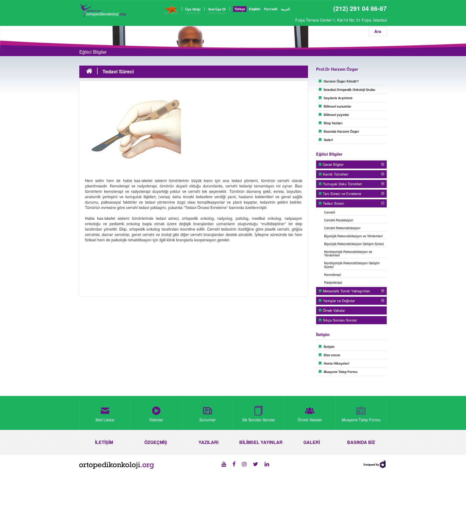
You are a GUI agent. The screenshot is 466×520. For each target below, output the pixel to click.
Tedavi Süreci (333, 203)
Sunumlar (207, 419)
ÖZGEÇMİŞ (155, 442)
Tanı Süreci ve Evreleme (342, 193)
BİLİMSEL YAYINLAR (261, 442)
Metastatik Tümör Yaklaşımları (346, 290)
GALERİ (311, 442)
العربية (285, 8)
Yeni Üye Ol (216, 9)
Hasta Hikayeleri (336, 363)
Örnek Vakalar (334, 310)
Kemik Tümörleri (335, 174)
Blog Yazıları (333, 123)
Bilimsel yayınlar (336, 114)
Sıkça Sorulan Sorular (340, 320)
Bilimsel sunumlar (337, 106)
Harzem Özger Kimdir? (341, 81)
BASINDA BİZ (361, 442)
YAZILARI (208, 442)
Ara (377, 31)
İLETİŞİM (104, 442)
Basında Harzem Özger (341, 131)
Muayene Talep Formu (340, 371)
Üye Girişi (192, 9)
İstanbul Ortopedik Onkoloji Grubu (349, 89)
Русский (270, 8)
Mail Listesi (104, 419)
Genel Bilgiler (333, 164)
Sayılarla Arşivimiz (338, 97)
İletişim (329, 346)
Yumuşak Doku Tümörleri (342, 183)
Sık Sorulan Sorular (258, 419)
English (254, 8)
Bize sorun (332, 355)
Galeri (328, 139)
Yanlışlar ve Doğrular (339, 300)
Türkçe (239, 8)
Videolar (156, 419)
